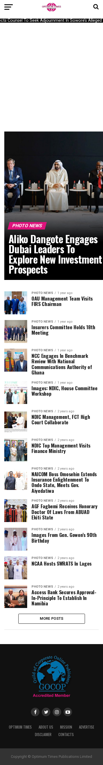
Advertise (86, 727)
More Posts (52, 618)
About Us (46, 727)
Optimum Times (20, 727)
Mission (66, 727)
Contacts (66, 734)
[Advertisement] (51, 77)
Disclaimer (43, 734)
